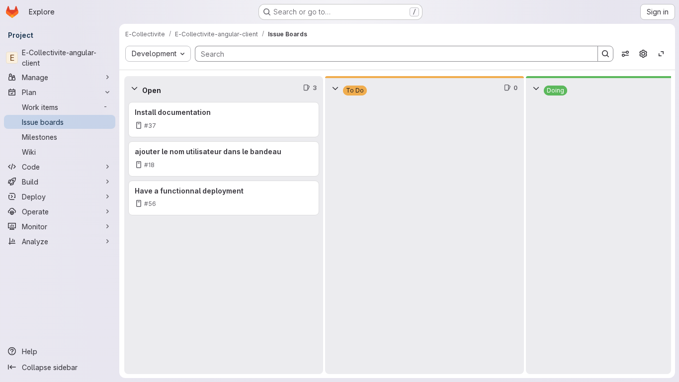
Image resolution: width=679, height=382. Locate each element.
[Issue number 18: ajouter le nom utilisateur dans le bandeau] (224, 159)
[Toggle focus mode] (661, 54)
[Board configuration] (643, 54)
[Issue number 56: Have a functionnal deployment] (224, 198)
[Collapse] (134, 88)
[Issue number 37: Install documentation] (224, 119)
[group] (223, 237)
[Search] (605, 54)
